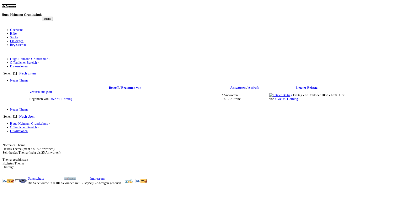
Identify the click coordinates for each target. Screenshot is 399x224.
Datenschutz (36, 178)
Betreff (114, 87)
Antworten (238, 87)
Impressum (97, 178)
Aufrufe (254, 87)
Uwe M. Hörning (60, 99)
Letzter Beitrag (307, 87)
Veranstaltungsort (40, 92)
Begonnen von (131, 87)
